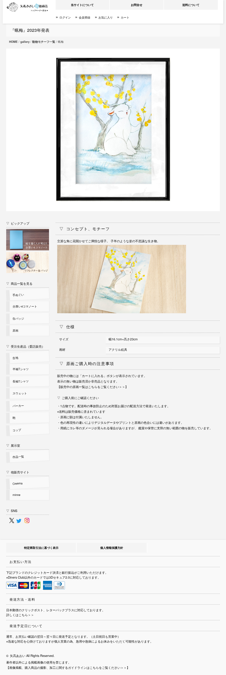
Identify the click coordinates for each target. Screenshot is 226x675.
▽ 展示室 (13, 445)
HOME (13, 41)
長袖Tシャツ (21, 381)
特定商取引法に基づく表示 (41, 548)
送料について (191, 5)
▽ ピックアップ (17, 223)
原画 (15, 330)
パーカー (18, 405)
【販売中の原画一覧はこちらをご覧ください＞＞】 (92, 386)
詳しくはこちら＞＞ (20, 615)
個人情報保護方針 (111, 548)
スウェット (20, 393)
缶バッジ (18, 318)
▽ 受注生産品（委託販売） (25, 346)
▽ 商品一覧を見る (19, 283)
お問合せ (136, 5)
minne (16, 495)
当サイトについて (82, 5)
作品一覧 (18, 456)
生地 (16, 357)
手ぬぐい (18, 294)
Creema (18, 483)
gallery (25, 41)
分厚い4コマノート (25, 306)
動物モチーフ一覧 (43, 41)
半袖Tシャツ (21, 369)
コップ (17, 430)
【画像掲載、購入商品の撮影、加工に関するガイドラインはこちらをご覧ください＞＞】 (68, 667)
